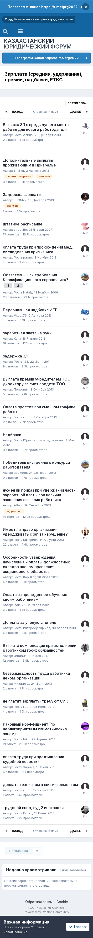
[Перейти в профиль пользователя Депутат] (85, 197)
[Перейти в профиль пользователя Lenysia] (85, 226)
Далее (75, 111)
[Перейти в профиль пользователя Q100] (85, 810)
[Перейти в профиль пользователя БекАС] (85, 127)
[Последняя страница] (86, 111)
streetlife (20, 229)
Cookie (62, 902)
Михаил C (21, 683)
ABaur (18, 505)
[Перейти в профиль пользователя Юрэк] (85, 277)
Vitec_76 (20, 315)
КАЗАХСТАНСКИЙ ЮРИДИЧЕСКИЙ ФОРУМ (38, 43)
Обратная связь (38, 902)
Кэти (17, 338)
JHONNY (20, 200)
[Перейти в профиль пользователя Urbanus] (85, 648)
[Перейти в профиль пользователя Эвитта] (85, 726)
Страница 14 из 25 (46, 111)
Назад (17, 111)
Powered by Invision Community (46, 912)
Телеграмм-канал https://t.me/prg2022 (43, 7)
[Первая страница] (6, 111)
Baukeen (20, 472)
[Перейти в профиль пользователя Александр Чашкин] (85, 381)
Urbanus (20, 656)
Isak (17, 605)
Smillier (19, 170)
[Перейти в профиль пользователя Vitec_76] (85, 312)
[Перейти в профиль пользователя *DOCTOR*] (85, 703)
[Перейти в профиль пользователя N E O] (85, 532)
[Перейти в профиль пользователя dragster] (85, 162)
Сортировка (77, 103)
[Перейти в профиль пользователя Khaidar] (85, 624)
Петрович (21, 389)
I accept (79, 927)
